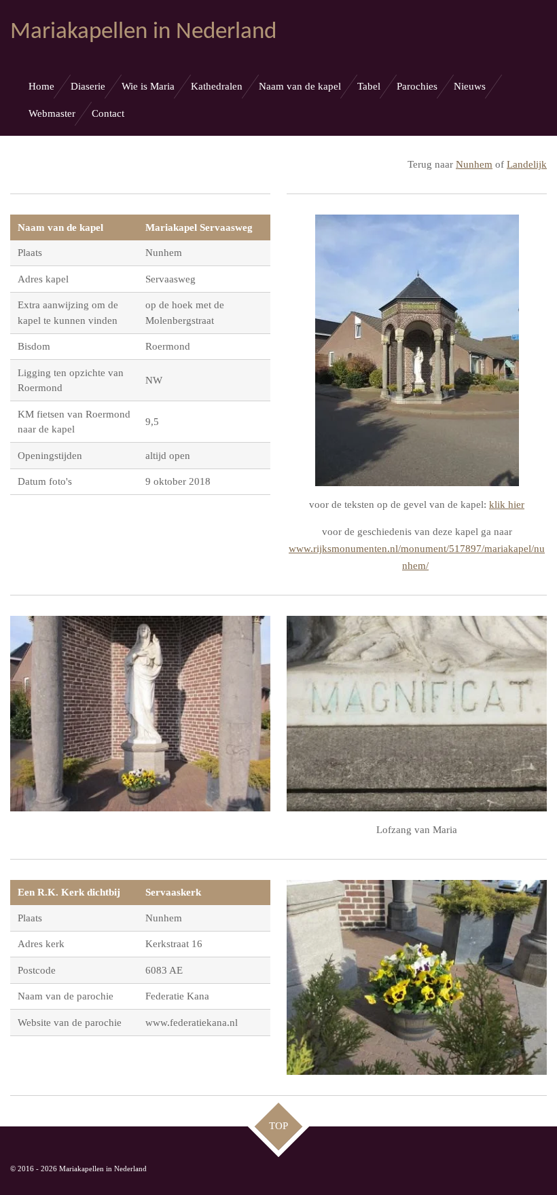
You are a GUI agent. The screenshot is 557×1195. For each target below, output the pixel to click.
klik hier (506, 504)
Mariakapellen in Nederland (143, 32)
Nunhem (474, 164)
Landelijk (527, 164)
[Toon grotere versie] (417, 350)
